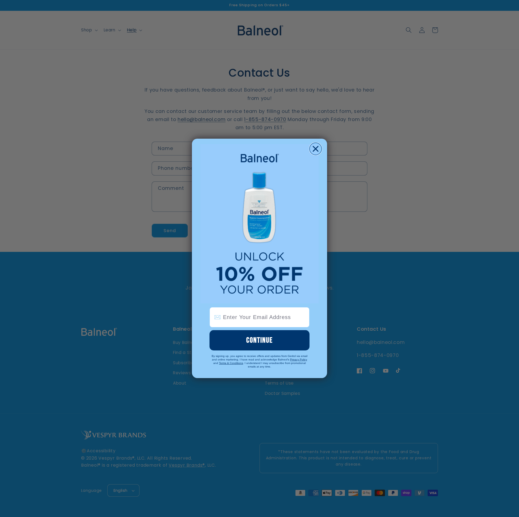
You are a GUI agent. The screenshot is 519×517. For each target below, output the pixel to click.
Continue (259, 340)
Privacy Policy (298, 359)
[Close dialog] (316, 149)
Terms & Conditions (231, 363)
